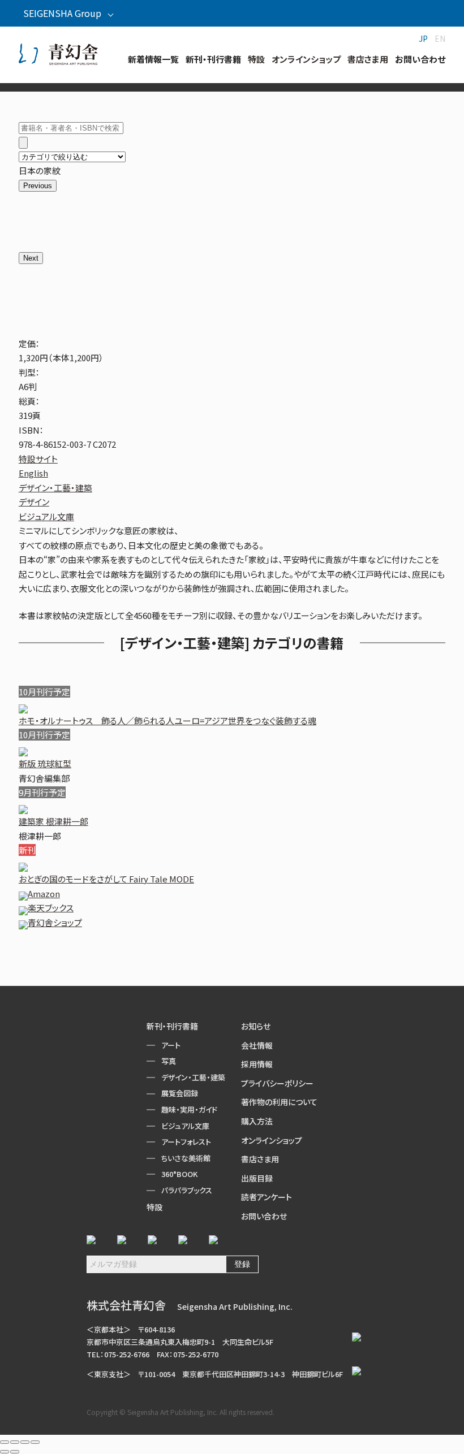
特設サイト (38, 459)
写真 (168, 1060)
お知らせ (255, 1026)
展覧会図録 (179, 1093)
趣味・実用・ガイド (189, 1109)
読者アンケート (266, 1196)
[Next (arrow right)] (14, 1451)
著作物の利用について (279, 1101)
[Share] (14, 1442)
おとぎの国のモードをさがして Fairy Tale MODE (106, 879)
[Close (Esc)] (4, 1442)
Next (30, 258)
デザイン (34, 502)
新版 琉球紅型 (45, 763)
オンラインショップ (271, 1140)
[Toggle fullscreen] (24, 1442)
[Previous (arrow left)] (4, 1451)
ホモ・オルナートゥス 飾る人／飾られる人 (167, 720)
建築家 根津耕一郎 (53, 821)
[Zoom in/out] (35, 1442)
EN (440, 38)
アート (171, 1045)
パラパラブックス (186, 1190)
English (33, 473)
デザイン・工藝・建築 (55, 488)
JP (423, 38)
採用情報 (257, 1064)
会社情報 (257, 1045)
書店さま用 (260, 1159)
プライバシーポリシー (277, 1083)
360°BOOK (179, 1174)
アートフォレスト (186, 1141)
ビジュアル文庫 (46, 516)
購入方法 (257, 1121)
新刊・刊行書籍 (172, 1026)
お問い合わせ (264, 1216)
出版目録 (257, 1178)
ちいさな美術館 (185, 1158)
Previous (37, 185)
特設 (154, 1207)
